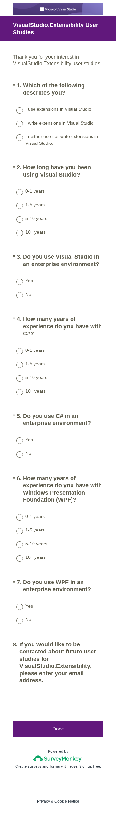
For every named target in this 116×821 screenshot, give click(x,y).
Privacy (43, 801)
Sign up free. (90, 766)
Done (58, 728)
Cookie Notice (66, 801)
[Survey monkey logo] (58, 758)
